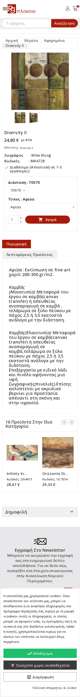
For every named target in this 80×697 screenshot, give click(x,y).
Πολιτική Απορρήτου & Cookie (54, 688)
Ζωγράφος (13, 155)
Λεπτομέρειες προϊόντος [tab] (29, 254)
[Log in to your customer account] (67, 8)
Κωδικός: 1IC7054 (55, 479)
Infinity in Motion (15, 473)
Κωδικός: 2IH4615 (19, 479)
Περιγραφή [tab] (16, 243)
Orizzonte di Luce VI (53, 473)
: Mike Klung (40, 155)
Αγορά (47, 219)
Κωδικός (12, 160)
